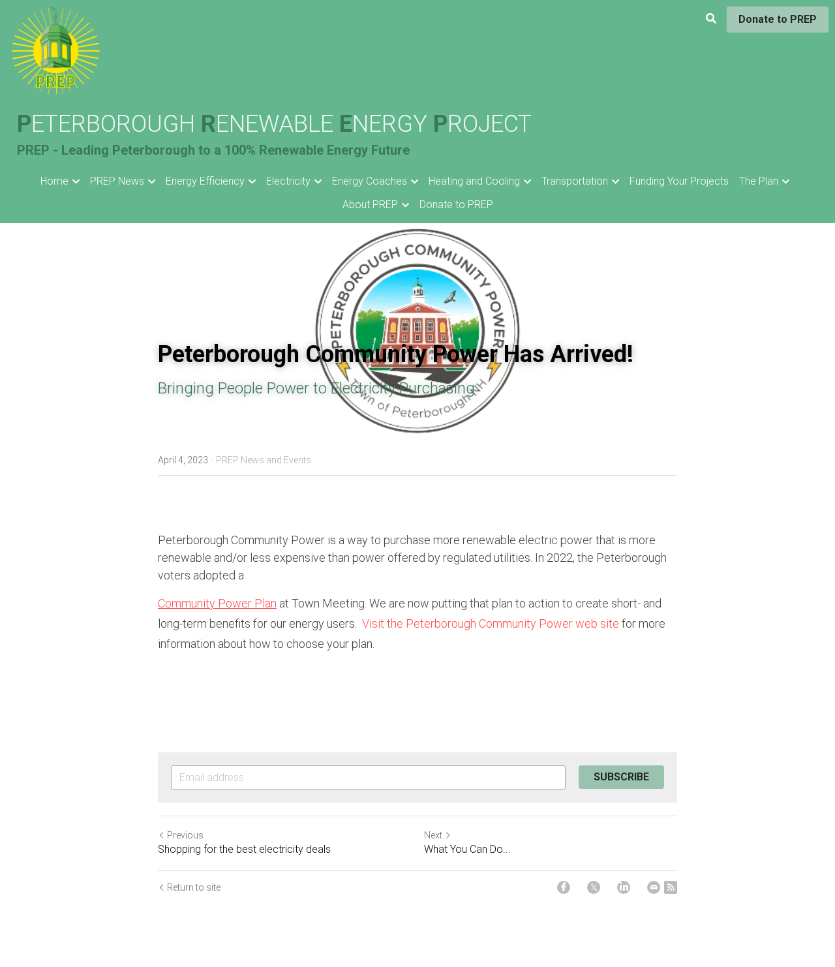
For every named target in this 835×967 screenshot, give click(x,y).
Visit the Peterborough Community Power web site (490, 623)
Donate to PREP (777, 19)
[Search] (711, 18)
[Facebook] (563, 887)
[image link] (56, 51)
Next (433, 835)
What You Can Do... (467, 849)
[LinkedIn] (623, 887)
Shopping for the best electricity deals (244, 849)
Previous (185, 835)
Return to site (193, 887)
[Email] (653, 887)
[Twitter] (593, 887)
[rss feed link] (670, 887)
